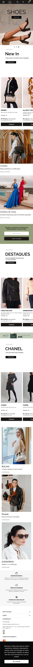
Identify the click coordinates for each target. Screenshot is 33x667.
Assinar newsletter (16, 238)
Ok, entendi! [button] (16, 661)
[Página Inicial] (9, 2)
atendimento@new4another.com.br (11, 624)
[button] (14, 47)
